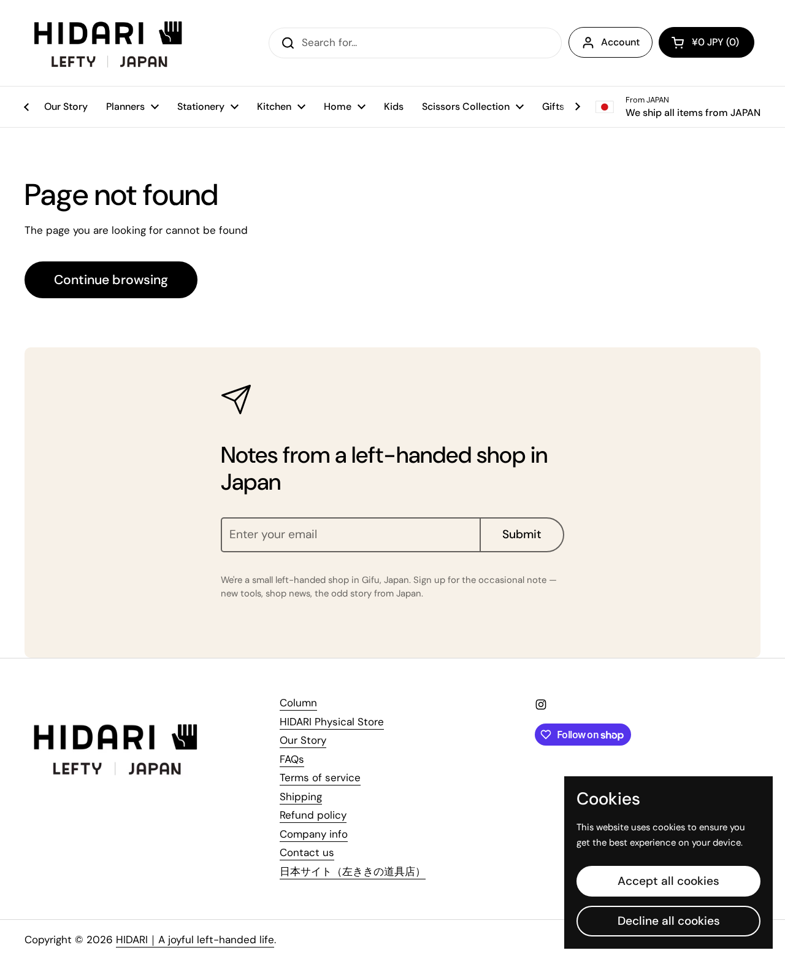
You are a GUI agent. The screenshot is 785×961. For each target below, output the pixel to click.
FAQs (292, 759)
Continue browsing (111, 279)
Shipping (301, 796)
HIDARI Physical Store (332, 721)
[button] (706, 42)
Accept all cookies (668, 881)
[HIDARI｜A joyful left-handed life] (109, 43)
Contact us (307, 852)
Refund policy (313, 815)
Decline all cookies (669, 920)
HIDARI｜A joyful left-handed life (195, 939)
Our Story (303, 740)
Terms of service (320, 777)
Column (298, 702)
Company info (314, 834)
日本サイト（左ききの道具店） (353, 871)
